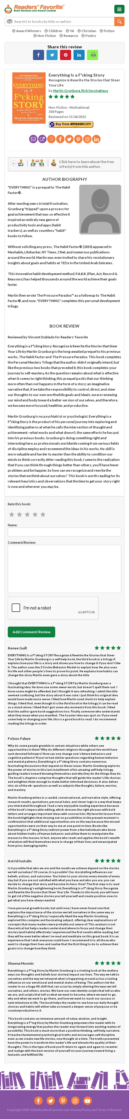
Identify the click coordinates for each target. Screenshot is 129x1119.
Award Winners (28, 31)
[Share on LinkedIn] (79, 55)
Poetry (91, 36)
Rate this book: (19, 504)
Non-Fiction (47, 36)
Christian (89, 31)
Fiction (109, 31)
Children (55, 31)
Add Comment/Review (31, 632)
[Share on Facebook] (38, 55)
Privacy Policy (81, 1109)
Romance (71, 36)
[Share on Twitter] (52, 55)
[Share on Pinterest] (65, 55)
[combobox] (64, 21)
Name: (12, 525)
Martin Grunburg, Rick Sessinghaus (80, 90)
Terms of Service (110, 1109)
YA (72, 31)
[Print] (92, 55)
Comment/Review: (22, 542)
